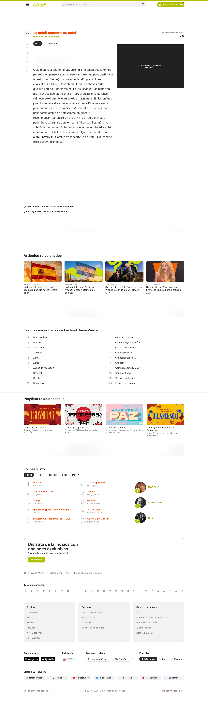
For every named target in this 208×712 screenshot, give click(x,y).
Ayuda (139, 612)
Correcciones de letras (93, 627)
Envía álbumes (89, 617)
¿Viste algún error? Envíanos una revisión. (45, 211)
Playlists (31, 627)
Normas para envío (145, 633)
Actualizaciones (34, 633)
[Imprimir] (27, 62)
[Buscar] (143, 4)
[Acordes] (27, 57)
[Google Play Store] (31, 659)
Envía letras (87, 622)
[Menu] (28, 4)
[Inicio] (25, 573)
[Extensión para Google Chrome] (69, 659)
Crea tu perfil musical (92, 612)
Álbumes (31, 622)
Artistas (31, 617)
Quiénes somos (143, 627)
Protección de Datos (146, 622)
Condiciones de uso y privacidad (152, 617)
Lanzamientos (33, 638)
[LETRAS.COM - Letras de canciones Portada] (40, 4)
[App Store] (48, 659)
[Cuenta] (181, 4)
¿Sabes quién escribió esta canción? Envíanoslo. (49, 206)
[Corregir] (27, 66)
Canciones (32, 612)
